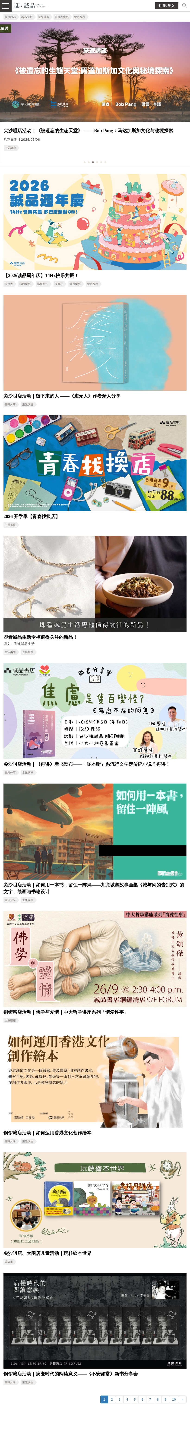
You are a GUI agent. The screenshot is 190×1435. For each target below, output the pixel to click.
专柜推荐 (27, 652)
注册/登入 (167, 6)
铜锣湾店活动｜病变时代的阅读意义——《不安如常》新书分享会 (70, 1373)
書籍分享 (10, 404)
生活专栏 (10, 145)
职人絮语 (28, 145)
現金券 (9, 284)
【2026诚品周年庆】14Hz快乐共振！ (41, 275)
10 (174, 1399)
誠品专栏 (26, 17)
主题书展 (10, 525)
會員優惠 (75, 284)
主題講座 (27, 404)
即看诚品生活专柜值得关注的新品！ (40, 637)
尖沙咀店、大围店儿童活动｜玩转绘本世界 (47, 1253)
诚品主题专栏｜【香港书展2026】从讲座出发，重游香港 (62, 130)
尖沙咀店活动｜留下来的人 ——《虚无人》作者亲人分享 (61, 395)
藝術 (43, 145)
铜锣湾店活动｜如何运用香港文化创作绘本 (47, 1132)
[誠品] (30, 5)
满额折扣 (42, 284)
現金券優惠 (62, 17)
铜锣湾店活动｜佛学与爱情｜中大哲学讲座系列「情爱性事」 (66, 1012)
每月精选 (10, 17)
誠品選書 (43, 17)
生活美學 (10, 652)
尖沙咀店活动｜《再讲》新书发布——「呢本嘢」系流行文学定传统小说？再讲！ (86, 764)
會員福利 (79, 17)
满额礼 (59, 284)
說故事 (9, 1261)
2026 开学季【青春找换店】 (31, 516)
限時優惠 (25, 284)
